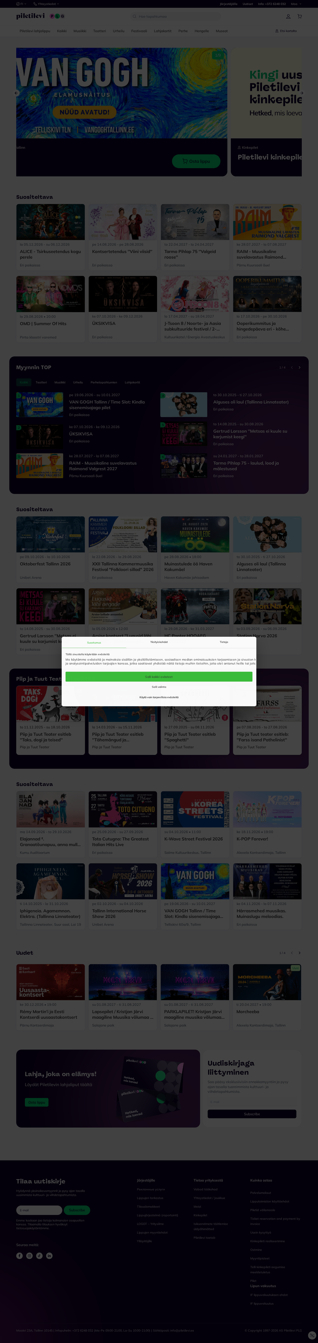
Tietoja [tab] (224, 641)
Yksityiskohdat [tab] (159, 641)
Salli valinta (159, 686)
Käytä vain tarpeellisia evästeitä (159, 697)
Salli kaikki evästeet (159, 677)
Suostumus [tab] (94, 642)
